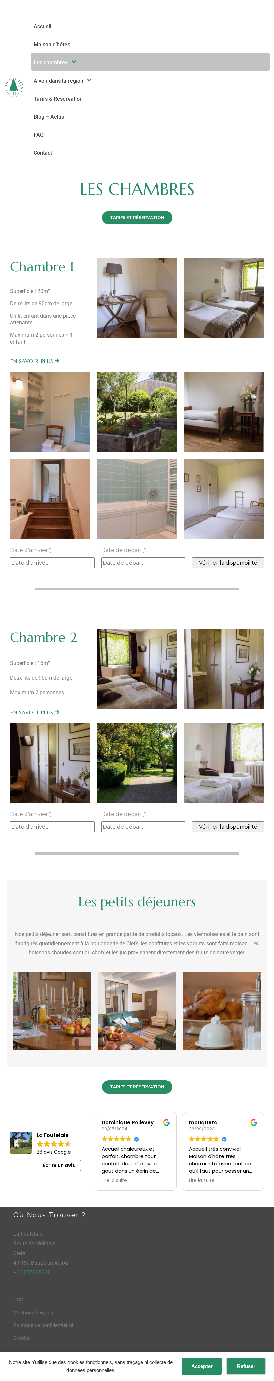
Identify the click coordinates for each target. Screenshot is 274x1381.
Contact (43, 153)
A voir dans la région (58, 81)
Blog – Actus (49, 117)
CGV (18, 1300)
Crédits (21, 1338)
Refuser (246, 1366)
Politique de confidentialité (43, 1325)
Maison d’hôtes (52, 44)
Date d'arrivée (30, 550)
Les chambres (51, 62)
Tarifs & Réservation (58, 99)
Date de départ (123, 550)
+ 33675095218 (32, 1272)
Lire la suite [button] (114, 1181)
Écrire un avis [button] (59, 1165)
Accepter (202, 1366)
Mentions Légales (33, 1313)
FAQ (39, 135)
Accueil (42, 26)
